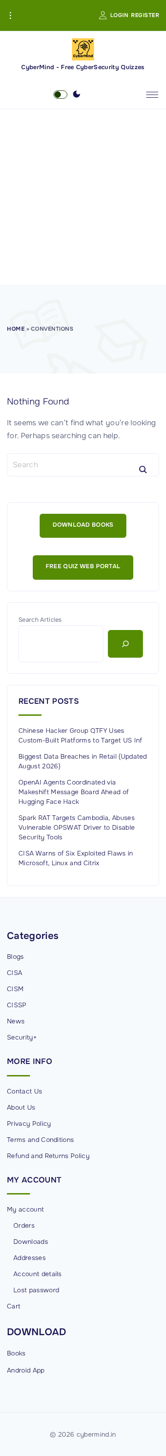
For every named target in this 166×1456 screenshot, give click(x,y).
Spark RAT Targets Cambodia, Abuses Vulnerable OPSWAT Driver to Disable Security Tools (76, 827)
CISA (14, 973)
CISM (15, 989)
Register (145, 15)
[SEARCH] (142, 469)
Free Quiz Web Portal (83, 566)
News (15, 1021)
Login (119, 15)
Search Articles (40, 620)
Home (15, 329)
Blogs (15, 956)
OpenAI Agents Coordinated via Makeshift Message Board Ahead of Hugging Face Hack (73, 792)
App (39, 1370)
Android (18, 1370)
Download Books (83, 525)
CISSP (17, 1005)
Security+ (22, 1037)
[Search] (125, 644)
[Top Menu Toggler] (152, 94)
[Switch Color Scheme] (76, 94)
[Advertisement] (83, 197)
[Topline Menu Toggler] (10, 16)
